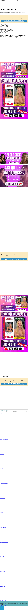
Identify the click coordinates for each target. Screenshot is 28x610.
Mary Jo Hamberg (4, 439)
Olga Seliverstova (4, 542)
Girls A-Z (6, 605)
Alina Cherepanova (4, 556)
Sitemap (1, 605)
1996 (2, 413)
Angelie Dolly (3, 600)
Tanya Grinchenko (4, 483)
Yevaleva (2, 454)
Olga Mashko (3, 512)
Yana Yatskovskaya (4, 468)
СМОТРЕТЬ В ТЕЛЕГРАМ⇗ (14, 21)
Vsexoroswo (2, 571)
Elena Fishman (3, 527)
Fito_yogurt (2, 586)
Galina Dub (2, 498)
